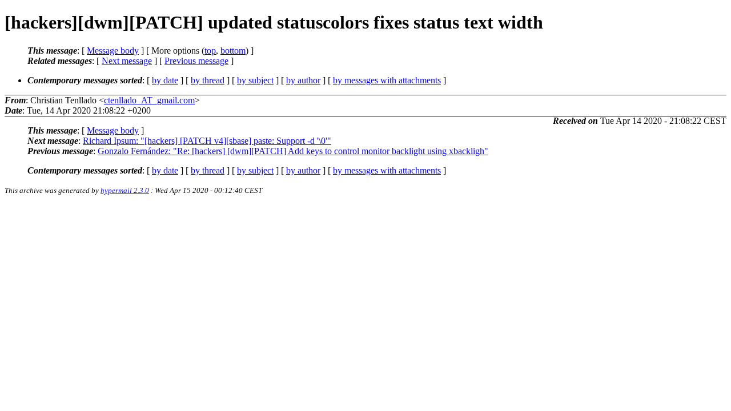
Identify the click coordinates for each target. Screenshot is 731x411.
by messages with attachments (387, 80)
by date (165, 80)
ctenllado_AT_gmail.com (149, 100)
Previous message (196, 61)
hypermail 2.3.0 (125, 190)
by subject (255, 80)
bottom (233, 50)
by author (303, 80)
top (210, 50)
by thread (207, 80)
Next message (127, 61)
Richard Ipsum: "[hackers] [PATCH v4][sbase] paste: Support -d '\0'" (207, 141)
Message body (113, 50)
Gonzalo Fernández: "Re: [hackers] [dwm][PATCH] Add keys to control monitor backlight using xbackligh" (293, 151)
